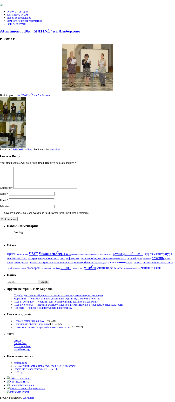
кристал (108, 254)
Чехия (44, 253)
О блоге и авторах (17, 11)
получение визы (63, 262)
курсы (149, 254)
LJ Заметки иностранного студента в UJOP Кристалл (45, 365)
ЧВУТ (33, 254)
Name (4, 193)
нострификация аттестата (43, 258)
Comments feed (22, 346)
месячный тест (17, 258)
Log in (17, 340)
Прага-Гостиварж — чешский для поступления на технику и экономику (56, 301)
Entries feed (20, 343)
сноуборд (56, 268)
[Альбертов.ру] (1, 4)
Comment (6, 187)
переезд (147, 258)
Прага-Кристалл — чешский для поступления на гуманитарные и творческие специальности (68, 304)
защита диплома (96, 254)
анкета (74, 254)
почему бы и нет (84, 262)
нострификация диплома (75, 258)
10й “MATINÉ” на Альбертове (33, 95)
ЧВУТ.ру (19, 372)
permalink (55, 149)
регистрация (141, 262)
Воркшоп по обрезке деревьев (31, 324)
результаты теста (161, 262)
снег (49, 268)
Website (4, 206)
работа (129, 263)
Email (4, 200)
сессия (23, 268)
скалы (44, 268)
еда (88, 254)
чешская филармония (131, 268)
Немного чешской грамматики (25, 20)
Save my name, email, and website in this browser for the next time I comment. (46, 212)
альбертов (60, 253)
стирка (74, 268)
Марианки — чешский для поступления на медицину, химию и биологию (57, 298)
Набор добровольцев (19, 17)
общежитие (98, 258)
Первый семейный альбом (29, 320)
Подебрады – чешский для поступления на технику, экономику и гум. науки (58, 295)
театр (80, 268)
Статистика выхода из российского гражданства (42, 327)
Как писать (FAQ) (17, 14)
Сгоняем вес (22, 254)
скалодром (33, 268)
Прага (11, 254)
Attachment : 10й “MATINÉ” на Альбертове (40, 31)
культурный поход (128, 253)
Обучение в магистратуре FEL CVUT (35, 368)
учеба (90, 267)
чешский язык (151, 268)
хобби (120, 268)
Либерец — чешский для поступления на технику (43, 307)
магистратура (162, 254)
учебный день (106, 268)
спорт (65, 267)
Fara (29, 149)
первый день (134, 258)
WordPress (28, 397)
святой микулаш (13, 268)
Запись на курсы (16, 23)
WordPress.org (22, 349)
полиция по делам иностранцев (33, 262)
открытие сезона (119, 258)
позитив (158, 258)
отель (109, 258)
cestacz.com (20, 362)
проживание (116, 262)
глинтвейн (81, 254)
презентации (100, 263)
